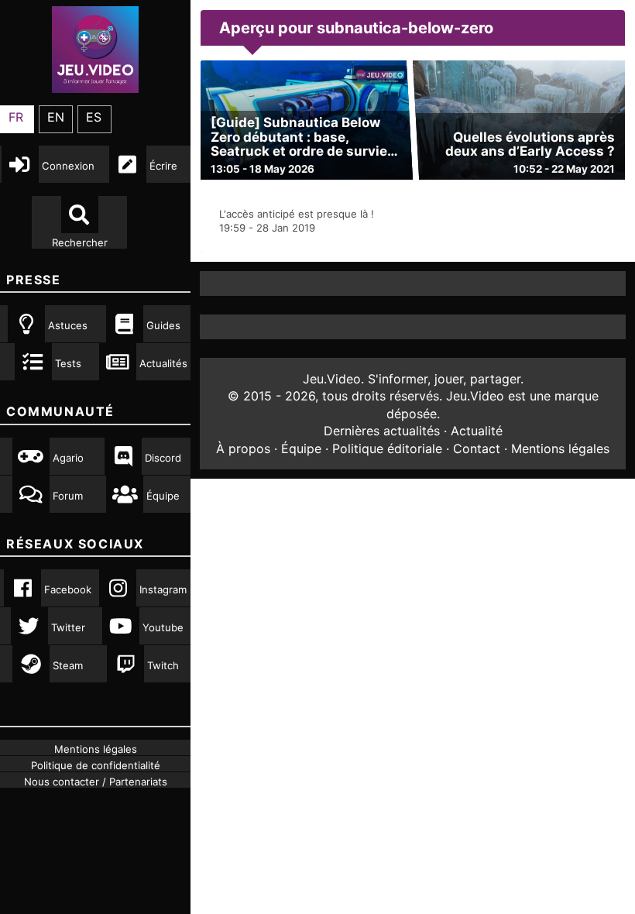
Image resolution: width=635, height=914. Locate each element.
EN (55, 117)
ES (93, 117)
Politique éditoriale (387, 448)
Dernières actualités (382, 430)
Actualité (477, 430)
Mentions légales (560, 448)
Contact (476, 448)
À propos (243, 448)
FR (16, 117)
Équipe (301, 448)
